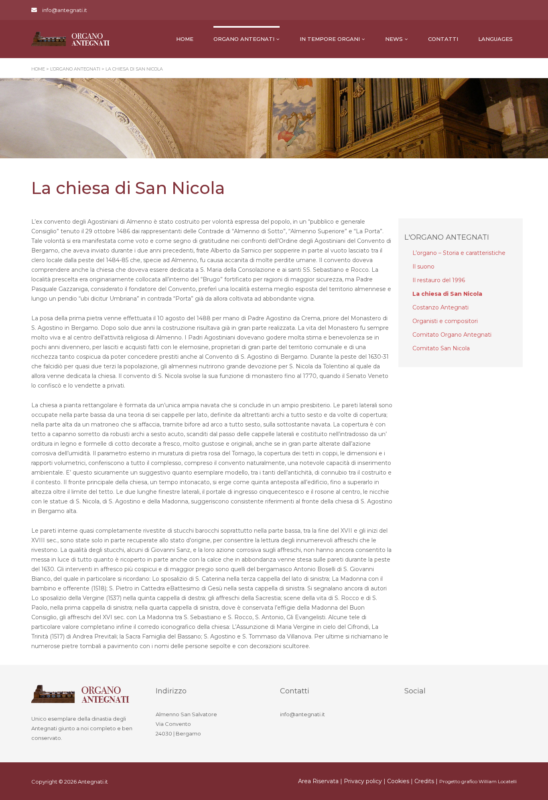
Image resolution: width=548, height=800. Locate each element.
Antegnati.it (93, 781)
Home (184, 39)
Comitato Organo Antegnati (451, 334)
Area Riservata (318, 781)
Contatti (443, 39)
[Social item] (412, 715)
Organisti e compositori (445, 321)
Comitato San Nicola (441, 348)
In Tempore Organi (330, 39)
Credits (424, 781)
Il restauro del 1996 (438, 280)
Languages (495, 39)
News (394, 39)
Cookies (398, 781)
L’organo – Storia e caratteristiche (458, 253)
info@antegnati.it (64, 10)
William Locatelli (498, 781)
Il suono (423, 266)
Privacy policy (363, 781)
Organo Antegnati (243, 39)
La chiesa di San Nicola (447, 293)
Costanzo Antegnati (440, 307)
